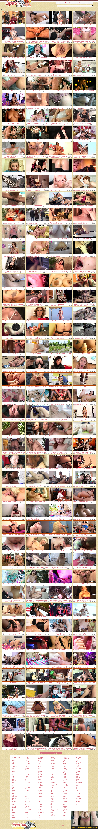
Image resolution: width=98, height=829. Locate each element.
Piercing (65, 765)
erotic (60, 256)
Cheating (27, 773)
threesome (87, 190)
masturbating (38, 75)
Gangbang (40, 785)
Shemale (65, 799)
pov (83, 42)
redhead (11, 75)
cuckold (82, 289)
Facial (39, 760)
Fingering (40, 769)
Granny (39, 798)
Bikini (13, 799)
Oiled (51, 806)
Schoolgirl (65, 792)
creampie (83, 239)
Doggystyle (27, 806)
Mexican (52, 787)
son (77, 601)
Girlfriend (40, 792)
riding (61, 239)
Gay (39, 788)
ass (80, 108)
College (27, 780)
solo (77, 108)
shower (15, 272)
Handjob (40, 804)
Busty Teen (27, 762)
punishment (37, 42)
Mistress (52, 792)
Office (51, 804)
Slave (64, 807)
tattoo (14, 75)
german (34, 75)
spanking (15, 108)
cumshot (62, 404)
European (40, 757)
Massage (52, 782)
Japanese (52, 763)
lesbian (52, 42)
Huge (39, 815)
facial (86, 371)
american (36, 289)
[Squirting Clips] (18, 4)
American (14, 766)
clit (83, 256)
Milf (51, 788)
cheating (80, 535)
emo (59, 568)
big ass (32, 272)
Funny (39, 784)
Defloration (27, 801)
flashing (9, 749)
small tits (86, 42)
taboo (75, 42)
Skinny (65, 806)
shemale (32, 535)
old (80, 239)
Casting (27, 768)
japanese (5, 108)
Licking (52, 776)
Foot (39, 777)
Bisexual (14, 801)
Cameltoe (27, 763)
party (38, 437)
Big (13, 793)
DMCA (64, 825)
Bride (13, 814)
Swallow (78, 771)
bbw (30, 404)
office (81, 502)
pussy (10, 42)
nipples (14, 42)
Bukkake (27, 758)
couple (85, 272)
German (40, 790)
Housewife (40, 814)
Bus (26, 760)
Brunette (27, 757)
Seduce (65, 795)
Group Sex (40, 799)
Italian (52, 762)
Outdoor (52, 815)
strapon (13, 404)
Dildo (26, 803)
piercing (40, 42)
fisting (11, 289)
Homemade (41, 812)
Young (77, 803)
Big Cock (14, 796)
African (13, 760)
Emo (26, 815)
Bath (13, 782)
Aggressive (15, 762)
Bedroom (14, 792)
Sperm (77, 758)
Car (26, 765)
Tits (77, 784)
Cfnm (26, 771)
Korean (52, 769)
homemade (12, 91)
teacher (78, 141)
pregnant (32, 42)
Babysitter (14, 780)
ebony (7, 124)
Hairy (39, 803)
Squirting (78, 762)
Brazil (13, 810)
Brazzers (14, 812)
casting (54, 157)
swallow (37, 404)
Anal (13, 768)
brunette (87, 75)
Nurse (52, 801)
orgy (61, 486)
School (65, 790)
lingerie (38, 108)
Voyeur (78, 796)
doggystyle (62, 535)
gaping (9, 91)
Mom (51, 793)
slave (60, 75)
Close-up (27, 779)
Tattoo (77, 776)
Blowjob (14, 806)
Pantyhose (66, 758)
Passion (65, 762)
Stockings (78, 763)
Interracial (52, 760)
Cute (26, 793)
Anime (13, 771)
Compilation (28, 782)
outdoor (35, 141)
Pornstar (65, 769)
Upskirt (78, 792)
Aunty (13, 777)
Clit (25, 777)
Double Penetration (30, 810)
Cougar (27, 784)
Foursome (40, 779)
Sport (77, 760)
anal (75, 190)
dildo (77, 519)
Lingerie (52, 777)
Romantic (65, 785)
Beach (13, 788)
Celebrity (27, 769)
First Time (40, 771)
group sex (86, 453)
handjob (57, 141)
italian (84, 683)
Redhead (65, 780)
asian (8, 108)
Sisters (65, 804)
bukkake (58, 716)
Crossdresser (28, 788)
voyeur (81, 256)
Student (78, 769)
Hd (38, 807)
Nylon (51, 803)
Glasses (40, 795)
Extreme (40, 758)
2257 (62, 825)
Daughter (27, 798)
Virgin (77, 795)
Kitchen (52, 768)
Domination (28, 809)
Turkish (78, 788)
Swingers (78, 773)
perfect (85, 552)
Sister (64, 803)
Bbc (13, 784)
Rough (65, 787)
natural (37, 519)
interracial (35, 157)
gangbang (55, 404)
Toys (77, 787)
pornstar (62, 42)
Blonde (14, 804)
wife (75, 289)
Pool (64, 768)
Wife (77, 799)
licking (13, 124)
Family (39, 763)
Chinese (27, 774)
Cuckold (27, 790)
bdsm (56, 75)
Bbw (13, 785)
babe (57, 42)
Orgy (51, 814)
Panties (65, 757)
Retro (64, 782)
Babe (13, 779)
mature (53, 75)
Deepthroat (27, 799)
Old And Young (54, 809)
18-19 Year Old (16, 757)
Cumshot (27, 792)
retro (39, 420)
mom (28, 42)
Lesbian (52, 774)
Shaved (65, 798)
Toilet (77, 785)
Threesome (79, 782)
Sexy (64, 796)
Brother (14, 817)
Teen (77, 779)
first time (57, 634)
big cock (80, 75)
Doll (26, 807)
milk (83, 437)
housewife (12, 502)
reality (62, 502)
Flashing (40, 774)
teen (4, 75)
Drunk (26, 812)
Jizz (51, 765)
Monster (52, 795)
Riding (65, 784)
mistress (61, 206)
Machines (52, 779)
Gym (39, 801)
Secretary (65, 793)
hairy (78, 75)
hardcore (81, 141)
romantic (28, 700)
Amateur (14, 763)
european (39, 223)
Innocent (52, 757)
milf (30, 42)
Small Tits (65, 810)
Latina (52, 773)
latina (8, 42)
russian (32, 683)
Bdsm (13, 787)
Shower (65, 801)
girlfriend (5, 239)
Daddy (26, 796)
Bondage (14, 807)
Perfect (65, 763)
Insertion (52, 758)
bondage (54, 305)
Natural (52, 796)
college (28, 190)
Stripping (78, 768)
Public (65, 774)
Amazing (14, 765)
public (38, 141)
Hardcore (40, 806)
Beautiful (14, 790)
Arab (13, 773)
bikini (12, 157)
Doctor (26, 804)
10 (57, 752)
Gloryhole (40, 796)
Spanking (78, 757)
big (10, 157)
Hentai (39, 810)
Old (51, 807)
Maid (51, 780)
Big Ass (14, 795)
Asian (13, 774)
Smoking (65, 812)
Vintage (78, 793)
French (39, 780)
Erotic (26, 817)
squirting (36, 190)
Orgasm (52, 812)
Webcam (78, 798)
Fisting (39, 773)
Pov (64, 771)
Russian (65, 788)
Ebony (26, 814)
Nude (51, 799)
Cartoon (27, 766)
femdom (57, 91)
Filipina (39, 768)
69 (76, 804)
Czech (26, 795)
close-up (11, 239)
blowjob (81, 42)
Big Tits (14, 798)
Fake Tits (40, 762)
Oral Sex (52, 810)
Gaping (39, 787)
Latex (51, 771)
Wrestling (78, 801)
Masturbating (53, 784)
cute (77, 223)
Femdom (40, 765)
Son (64, 815)
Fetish (39, 766)
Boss (13, 809)
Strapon (78, 766)
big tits (55, 42)
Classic (27, 776)
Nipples (52, 798)
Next (61, 752)
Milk (51, 790)
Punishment (66, 776)
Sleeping (65, 809)
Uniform (78, 790)
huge (14, 157)
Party (64, 760)
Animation (14, 769)
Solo (64, 814)
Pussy (64, 777)
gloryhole (61, 141)
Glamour (40, 793)
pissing (31, 371)
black (5, 124)
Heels (39, 809)
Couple (26, 785)
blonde (78, 91)
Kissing (52, 766)
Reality (65, 779)
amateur (78, 42)
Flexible (40, 776)
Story (77, 765)
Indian (39, 817)
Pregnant (65, 773)
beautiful (5, 42)
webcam (58, 239)
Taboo (77, 774)
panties (63, 453)
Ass (13, 776)
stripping (31, 239)
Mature (52, 785)
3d (12, 758)
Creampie (27, 787)
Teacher (78, 777)
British (13, 815)
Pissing (65, 766)
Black (13, 803)
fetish (16, 141)
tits (8, 75)
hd (12, 42)
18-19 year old (35, 305)
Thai (77, 780)
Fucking (40, 782)
